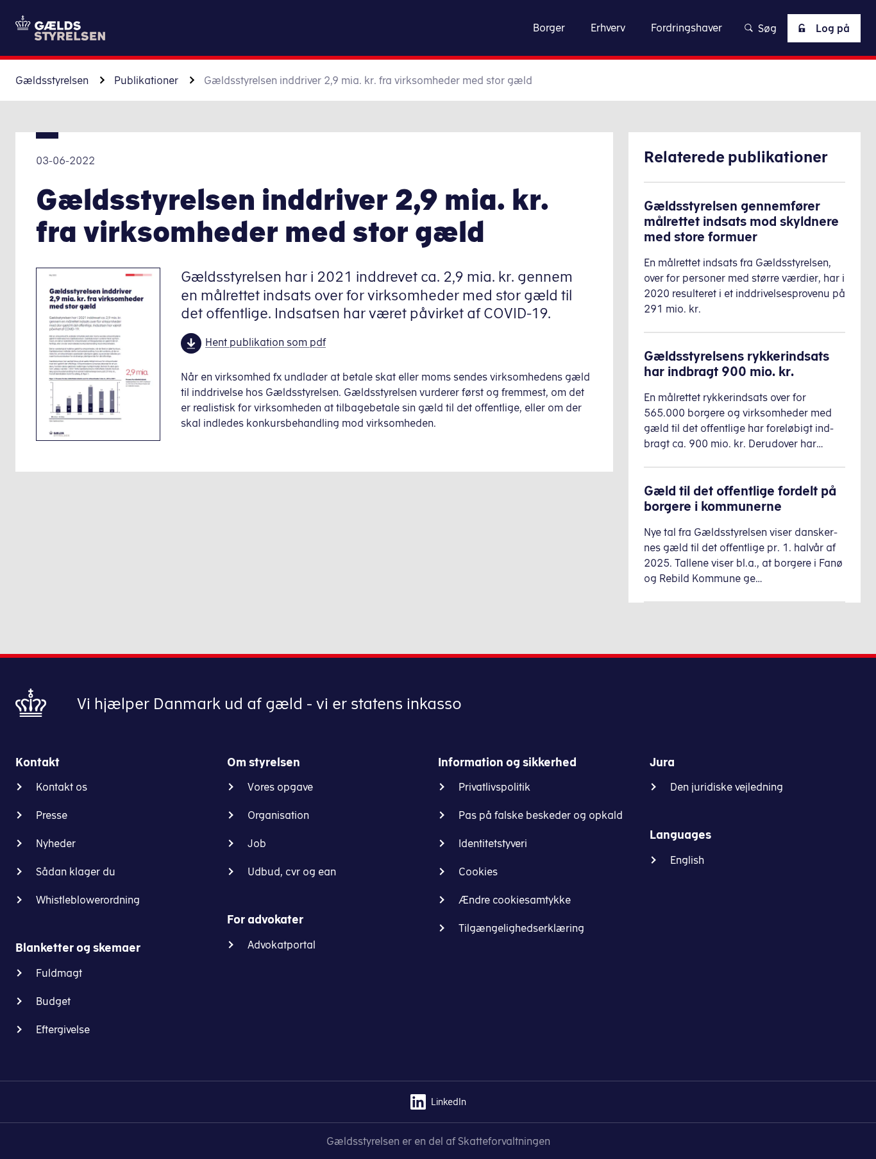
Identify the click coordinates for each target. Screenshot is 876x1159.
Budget (53, 1001)
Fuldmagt (59, 973)
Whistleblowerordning (88, 900)
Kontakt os (61, 787)
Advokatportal (282, 944)
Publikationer (146, 80)
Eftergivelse (63, 1029)
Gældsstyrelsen (51, 80)
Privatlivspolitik (494, 787)
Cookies (478, 871)
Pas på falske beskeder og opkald (541, 815)
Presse (51, 815)
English (687, 860)
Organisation (278, 815)
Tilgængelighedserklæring (521, 928)
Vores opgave (280, 787)
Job (257, 843)
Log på (833, 28)
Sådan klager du (75, 871)
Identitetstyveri (493, 843)
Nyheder (56, 843)
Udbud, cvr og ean (292, 871)
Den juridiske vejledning (726, 787)
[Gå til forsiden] (60, 27)
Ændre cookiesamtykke (515, 900)
